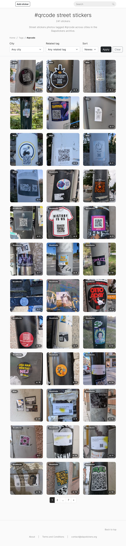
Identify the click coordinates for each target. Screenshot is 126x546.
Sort (85, 43)
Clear (118, 49)
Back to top (110, 529)
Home (12, 37)
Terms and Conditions (53, 536)
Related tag (52, 43)
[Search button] (113, 4)
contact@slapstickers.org (84, 536)
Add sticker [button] (23, 4)
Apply (106, 49)
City (12, 43)
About (32, 536)
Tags (21, 37)
